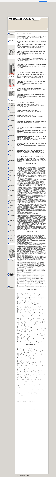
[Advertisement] (28, 10)
